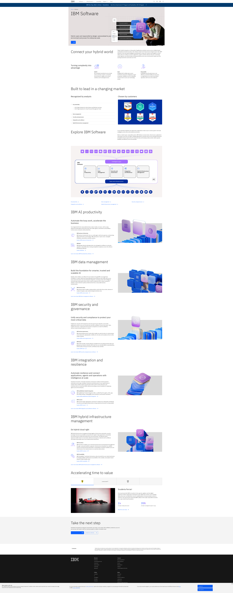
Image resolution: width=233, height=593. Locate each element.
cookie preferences (89, 586)
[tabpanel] (116, 499)
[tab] (82, 481)
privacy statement (76, 587)
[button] (160, 1)
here (180, 586)
